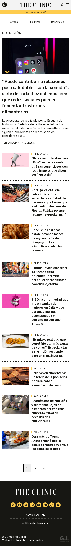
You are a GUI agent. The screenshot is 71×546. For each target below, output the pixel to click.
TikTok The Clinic (51, 504)
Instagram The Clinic (25, 504)
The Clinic (19, 537)
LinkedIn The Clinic (45, 504)
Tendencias (41, 153)
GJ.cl (64, 539)
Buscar (62, 4)
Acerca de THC (35, 514)
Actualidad (41, 368)
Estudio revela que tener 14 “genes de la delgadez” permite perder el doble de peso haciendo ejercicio (49, 276)
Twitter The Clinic (13, 504)
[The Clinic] (7, 4)
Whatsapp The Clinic (32, 504)
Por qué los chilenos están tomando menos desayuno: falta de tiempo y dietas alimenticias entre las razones (47, 240)
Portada (13, 22)
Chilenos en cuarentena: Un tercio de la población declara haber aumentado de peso (49, 379)
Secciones (67, 4)
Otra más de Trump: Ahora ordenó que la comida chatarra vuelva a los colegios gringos (49, 442)
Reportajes (57, 22)
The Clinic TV (38, 504)
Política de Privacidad (35, 523)
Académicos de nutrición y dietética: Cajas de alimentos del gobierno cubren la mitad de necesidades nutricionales (49, 411)
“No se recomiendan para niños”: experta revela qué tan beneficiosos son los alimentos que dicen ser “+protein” (49, 166)
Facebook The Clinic (19, 504)
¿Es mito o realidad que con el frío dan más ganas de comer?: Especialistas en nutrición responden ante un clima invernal (49, 347)
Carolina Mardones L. (21, 142)
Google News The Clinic (58, 504)
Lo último (35, 22)
